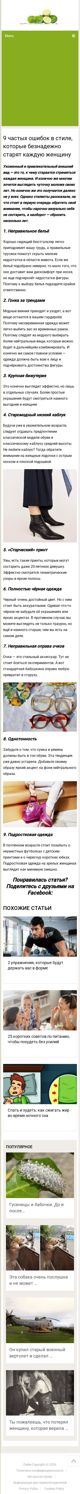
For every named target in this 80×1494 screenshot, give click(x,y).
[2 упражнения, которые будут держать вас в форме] (40, 936)
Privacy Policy (28, 1488)
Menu (9, 36)
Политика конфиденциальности (39, 1470)
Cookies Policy (54, 1488)
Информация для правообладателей (40, 1482)
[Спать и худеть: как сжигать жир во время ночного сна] (40, 1084)
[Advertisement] (40, 83)
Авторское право (39, 1476)
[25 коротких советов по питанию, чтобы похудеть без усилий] (40, 1010)
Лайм (27, 1464)
